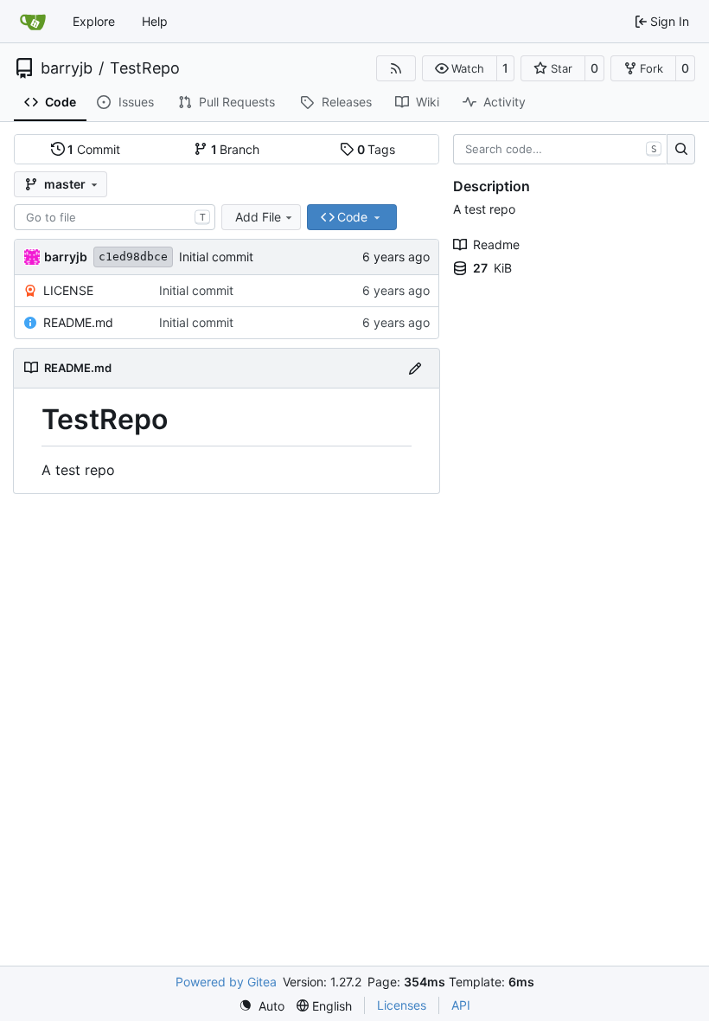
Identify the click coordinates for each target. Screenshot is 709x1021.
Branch (235, 149)
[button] (459, 68)
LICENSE (68, 290)
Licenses (401, 1005)
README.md (78, 322)
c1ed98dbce (133, 256)
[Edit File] (415, 368)
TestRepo (145, 68)
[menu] (261, 1006)
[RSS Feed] (396, 68)
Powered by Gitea (226, 981)
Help (155, 21)
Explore (94, 21)
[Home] (33, 21)
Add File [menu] (258, 216)
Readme (496, 244)
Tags (376, 149)
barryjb (67, 68)
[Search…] (681, 149)
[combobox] (114, 217)
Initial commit (216, 256)
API (460, 1005)
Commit (93, 149)
